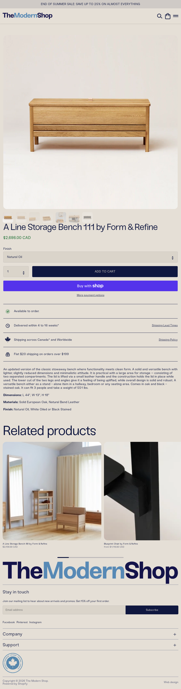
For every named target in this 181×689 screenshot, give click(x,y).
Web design (171, 682)
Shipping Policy (168, 339)
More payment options (90, 295)
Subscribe (152, 609)
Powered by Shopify (15, 683)
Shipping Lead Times (165, 325)
